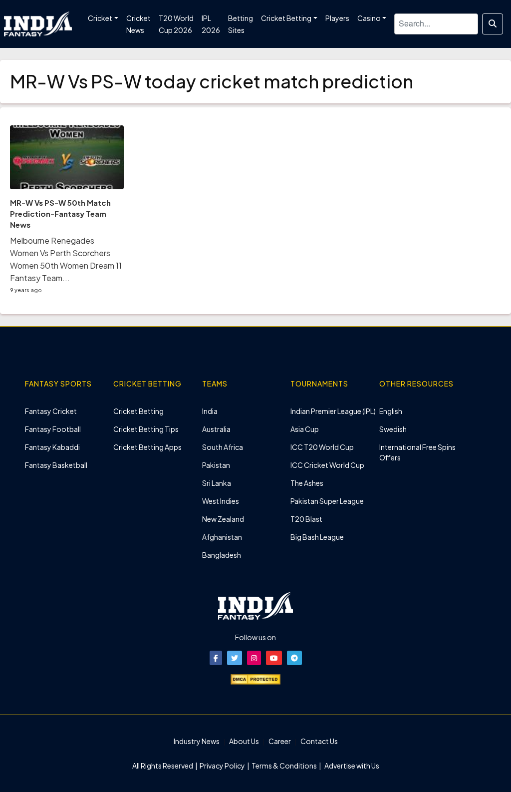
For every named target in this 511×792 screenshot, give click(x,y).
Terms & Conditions (284, 765)
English (390, 410)
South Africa (222, 446)
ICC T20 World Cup (322, 446)
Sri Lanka (216, 482)
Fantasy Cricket (51, 410)
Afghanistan (222, 536)
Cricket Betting (138, 410)
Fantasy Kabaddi (52, 446)
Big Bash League (317, 536)
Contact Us (319, 741)
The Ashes (306, 482)
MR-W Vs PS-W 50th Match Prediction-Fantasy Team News (60, 213)
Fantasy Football (53, 428)
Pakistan (216, 464)
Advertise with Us (351, 765)
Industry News (197, 741)
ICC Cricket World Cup (327, 464)
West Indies (220, 500)
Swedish (393, 428)
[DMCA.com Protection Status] (255, 678)
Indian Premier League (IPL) (333, 410)
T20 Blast (306, 518)
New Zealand (223, 518)
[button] (216, 658)
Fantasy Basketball (56, 464)
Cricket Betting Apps (147, 446)
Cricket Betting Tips (146, 428)
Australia (216, 428)
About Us (244, 741)
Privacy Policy (223, 765)
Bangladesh (221, 554)
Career (279, 741)
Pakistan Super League (327, 500)
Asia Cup (304, 428)
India (210, 410)
